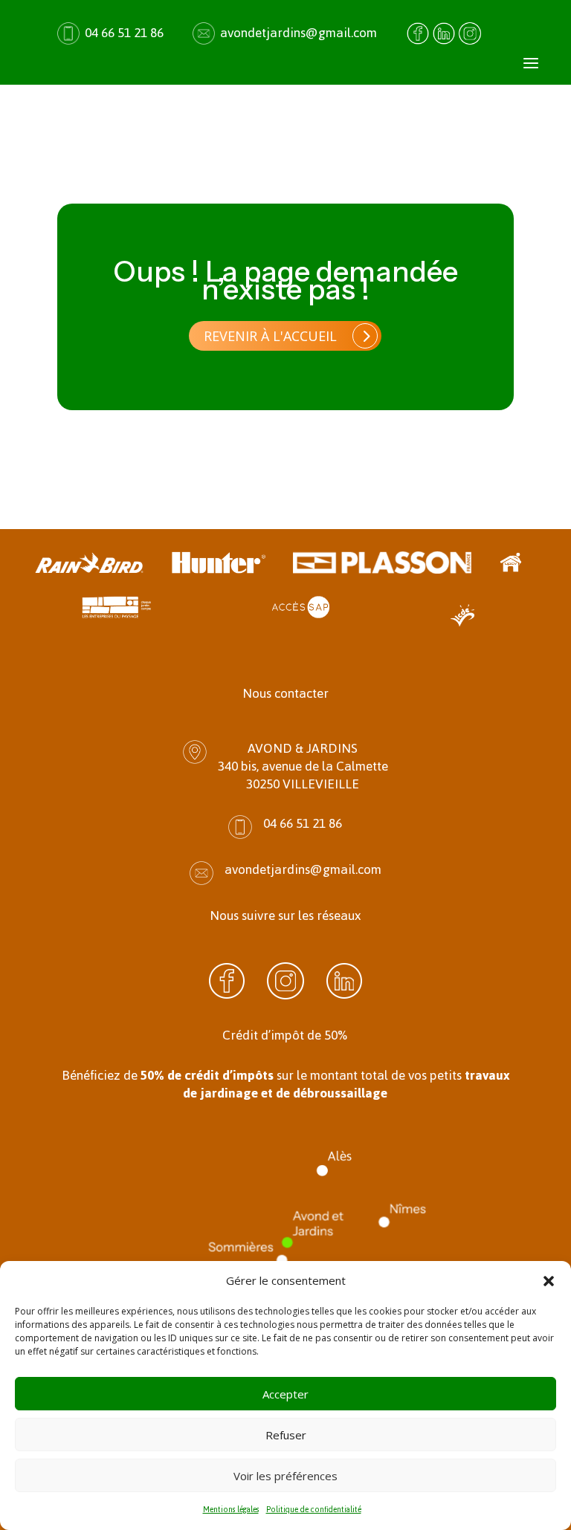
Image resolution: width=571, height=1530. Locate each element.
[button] (548, 1281)
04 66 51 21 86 (124, 32)
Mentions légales (231, 1509)
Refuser (285, 1434)
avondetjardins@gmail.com (298, 32)
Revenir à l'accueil (270, 336)
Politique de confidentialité (313, 1509)
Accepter (285, 1394)
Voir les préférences (285, 1475)
